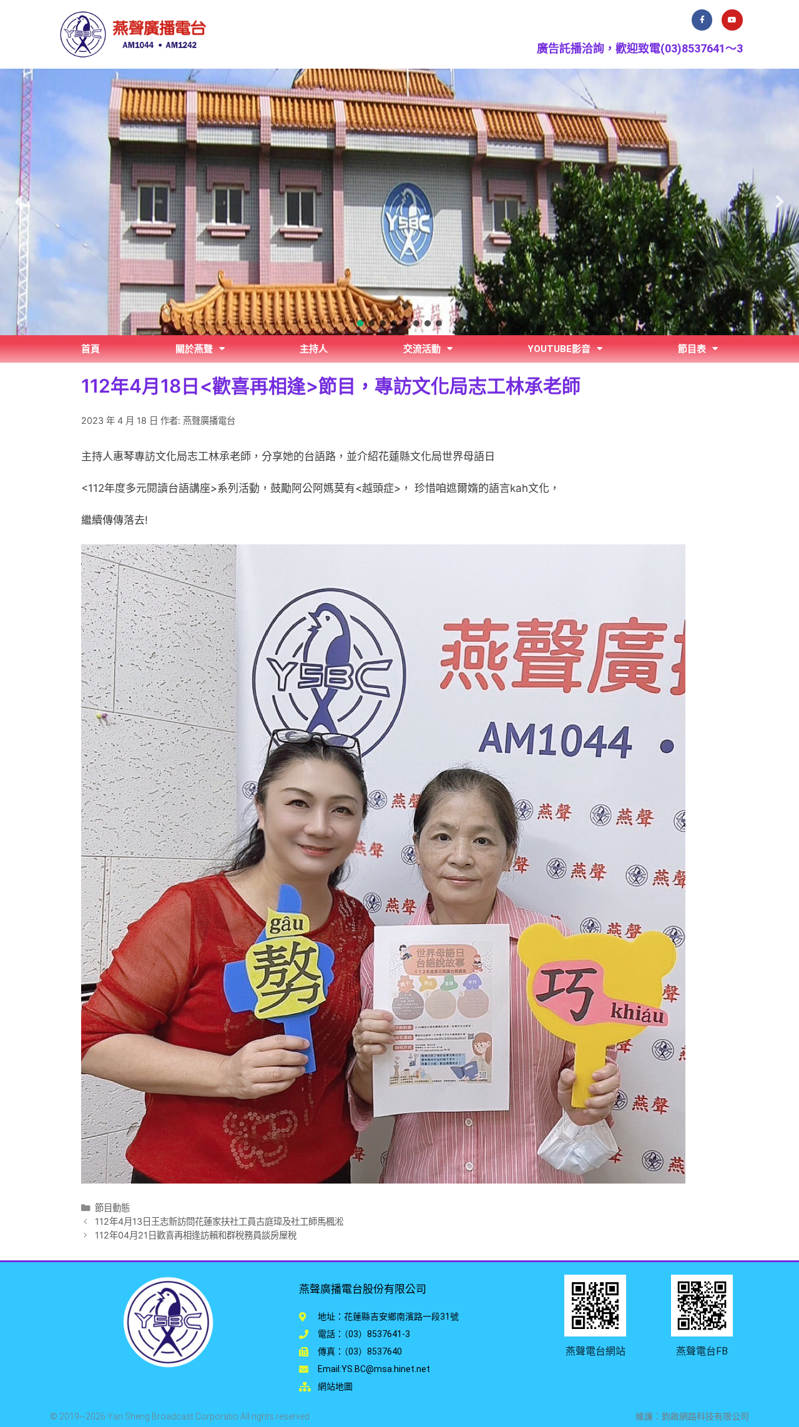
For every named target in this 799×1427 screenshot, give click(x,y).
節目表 (692, 349)
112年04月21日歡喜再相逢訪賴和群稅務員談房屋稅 (196, 1235)
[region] (399, 202)
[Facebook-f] (702, 20)
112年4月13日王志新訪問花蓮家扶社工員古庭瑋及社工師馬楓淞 (219, 1221)
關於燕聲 (194, 349)
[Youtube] (732, 20)
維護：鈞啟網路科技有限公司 (692, 1416)
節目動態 (112, 1207)
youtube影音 (559, 349)
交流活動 (422, 349)
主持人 (314, 349)
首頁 (90, 349)
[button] (19, 202)
